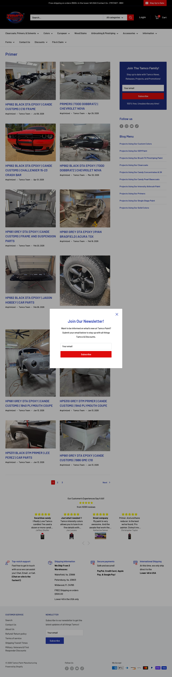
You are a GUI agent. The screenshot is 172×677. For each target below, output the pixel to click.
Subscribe (86, 354)
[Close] (117, 314)
